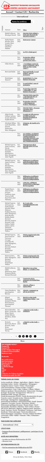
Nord (36, 405)
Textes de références (28, 412)
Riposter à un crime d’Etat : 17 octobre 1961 (31, 269)
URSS (11, 415)
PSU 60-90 (4, 408)
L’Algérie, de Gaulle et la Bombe (31, 124)
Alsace (37, 382)
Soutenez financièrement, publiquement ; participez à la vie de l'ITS (22, 432)
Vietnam (23, 415)
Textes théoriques (7, 414)
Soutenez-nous (7, 353)
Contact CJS (21, 12)
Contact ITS (5, 346)
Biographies (6, 365)
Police (31, 407)
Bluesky (37, 452)
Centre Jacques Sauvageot (25, 8)
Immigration (13, 400)
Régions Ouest (28, 408)
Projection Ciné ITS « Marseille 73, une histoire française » (30, 90)
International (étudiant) (9, 402)
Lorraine (12, 403)
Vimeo (11, 452)
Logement (4, 403)
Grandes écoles (18, 398)
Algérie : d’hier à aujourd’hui (29, 286)
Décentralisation (20, 391)
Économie (11, 393)
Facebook (23, 452)
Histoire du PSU (7, 363)
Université (4, 415)
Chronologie (29, 386)
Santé (3, 410)
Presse (37, 407)
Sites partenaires (7, 361)
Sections (9, 410)
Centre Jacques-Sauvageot (11, 350)
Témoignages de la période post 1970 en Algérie (30, 146)
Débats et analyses (7, 391)
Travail (25, 414)
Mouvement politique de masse (11, 405)
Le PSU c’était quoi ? (30, 52)
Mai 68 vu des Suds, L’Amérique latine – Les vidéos (31, 298)
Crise (14, 389)
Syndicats (4, 412)
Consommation (6, 389)
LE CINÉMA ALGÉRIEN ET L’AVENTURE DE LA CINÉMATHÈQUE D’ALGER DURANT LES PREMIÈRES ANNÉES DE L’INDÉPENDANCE (31, 137)
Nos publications (7, 360)
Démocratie (31, 391)
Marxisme (25, 403)
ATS (3, 372)
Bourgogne (32, 384)
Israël (34, 402)
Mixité (32, 403)
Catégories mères (7, 386)
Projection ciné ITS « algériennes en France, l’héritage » (30, 103)
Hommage (4, 400)
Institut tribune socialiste (25, 5)
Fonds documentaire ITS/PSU (11, 396)
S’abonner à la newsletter (10, 351)
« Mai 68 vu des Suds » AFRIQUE (31, 310)
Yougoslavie (5, 417)
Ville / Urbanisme (33, 415)
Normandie (5, 407)
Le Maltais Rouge (7, 367)
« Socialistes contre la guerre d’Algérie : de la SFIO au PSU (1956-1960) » (31, 66)
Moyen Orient (28, 405)
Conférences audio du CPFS (11, 375)
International (24, 400)
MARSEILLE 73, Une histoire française (30, 79)
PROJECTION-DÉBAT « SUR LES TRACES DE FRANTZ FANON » (31, 34)
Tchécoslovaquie (14, 412)
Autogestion (23, 384)
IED (3, 368)
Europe (15, 394)
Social (15, 410)
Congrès (30, 388)
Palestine (21, 407)
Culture (24, 389)
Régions (19, 408)
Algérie (31, 382)
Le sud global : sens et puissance (30, 84)
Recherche (34, 12)
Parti (26, 407)
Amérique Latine (7, 384)
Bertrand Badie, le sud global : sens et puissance (31, 73)
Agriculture (24, 382)
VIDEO (16, 415)
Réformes (12, 408)
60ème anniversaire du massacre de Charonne (31, 256)
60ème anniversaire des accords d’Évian (31, 235)
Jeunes (39, 402)
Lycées (18, 403)
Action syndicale (6, 382)
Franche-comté (6, 398)
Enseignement (21, 393)
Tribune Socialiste (35, 414)
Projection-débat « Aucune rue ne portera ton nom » (29, 58)
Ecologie (4, 393)
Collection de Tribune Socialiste (12, 374)
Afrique (16, 382)
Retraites (37, 408)
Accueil (9, 12)
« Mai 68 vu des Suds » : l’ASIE (31, 323)
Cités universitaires (7, 388)
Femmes (22, 394)
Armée (16, 384)
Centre (16, 386)
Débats (37, 389)
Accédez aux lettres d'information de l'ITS (16, 439)
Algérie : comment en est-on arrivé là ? (30, 291)
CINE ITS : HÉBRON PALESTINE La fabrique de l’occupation (31, 184)
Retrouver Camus (29, 40)
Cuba (19, 389)
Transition (18, 414)
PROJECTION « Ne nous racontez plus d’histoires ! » (31, 109)
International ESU (25, 402)
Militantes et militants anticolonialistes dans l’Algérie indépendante (31, 162)
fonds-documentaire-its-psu (32, 396)
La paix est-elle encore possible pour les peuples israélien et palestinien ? (31, 116)
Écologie (39, 391)
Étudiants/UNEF (6, 394)
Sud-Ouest (37, 410)
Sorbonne (30, 410)
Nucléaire (13, 407)
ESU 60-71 (30, 393)
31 (30, 336)
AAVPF (4, 370)
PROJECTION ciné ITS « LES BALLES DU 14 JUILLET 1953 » (30, 96)
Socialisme (21, 410)
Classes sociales (20, 388)
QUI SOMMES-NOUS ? (9, 344)
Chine (22, 386)
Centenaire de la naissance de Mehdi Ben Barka (31, 280)
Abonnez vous (7, 441)
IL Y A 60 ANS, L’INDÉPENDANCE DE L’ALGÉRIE (30, 204)
